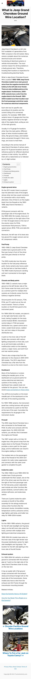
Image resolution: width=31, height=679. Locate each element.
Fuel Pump (7, 169)
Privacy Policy (8, 666)
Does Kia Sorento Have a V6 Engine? (14, 594)
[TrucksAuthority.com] (15, 3)
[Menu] (2, 3)
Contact (19, 666)
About (14, 666)
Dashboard (7, 173)
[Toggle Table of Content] (17, 164)
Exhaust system (9, 182)
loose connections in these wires (17, 390)
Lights (5, 180)
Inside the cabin (9, 177)
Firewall (6, 175)
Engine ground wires (10, 167)
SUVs (15, 20)
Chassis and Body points (11, 171)
